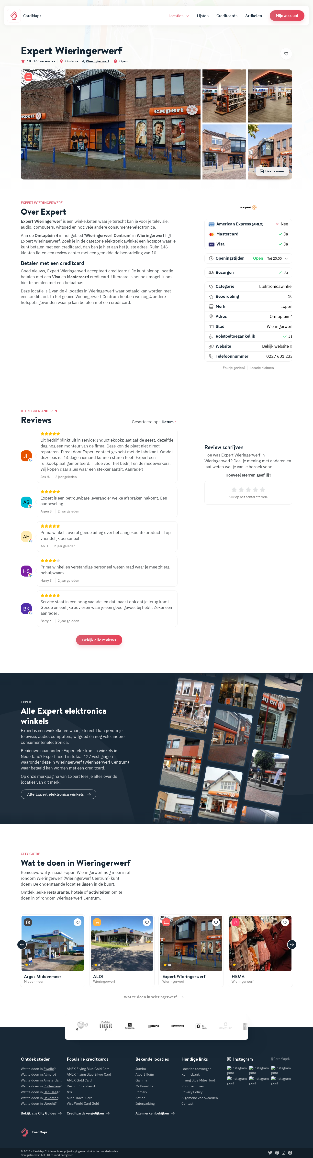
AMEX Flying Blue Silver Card (89, 1074)
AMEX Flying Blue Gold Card (88, 1069)
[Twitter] (270, 1153)
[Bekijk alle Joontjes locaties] (158, 1026)
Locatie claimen (262, 368)
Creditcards (226, 15)
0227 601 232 (279, 356)
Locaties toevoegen (196, 1069)
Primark (141, 1092)
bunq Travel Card (79, 1098)
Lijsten (203, 15)
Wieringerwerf (97, 61)
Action (140, 1098)
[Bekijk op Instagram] (237, 1070)
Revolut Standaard (81, 1086)
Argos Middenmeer (42, 976)
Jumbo (140, 1069)
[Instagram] (283, 1153)
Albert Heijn (144, 1074)
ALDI (98, 976)
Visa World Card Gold (83, 1103)
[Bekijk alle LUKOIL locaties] (134, 1026)
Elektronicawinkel (276, 286)
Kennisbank (190, 1074)
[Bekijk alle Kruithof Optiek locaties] (206, 1026)
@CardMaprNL (281, 1059)
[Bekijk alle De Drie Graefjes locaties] (182, 1026)
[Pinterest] (277, 1153)
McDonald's (144, 1086)
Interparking (145, 1103)
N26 (70, 1092)
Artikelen (253, 15)
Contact (187, 1103)
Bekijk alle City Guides (38, 1113)
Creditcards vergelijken (85, 1113)
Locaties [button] (176, 15)
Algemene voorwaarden (199, 1098)
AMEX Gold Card (79, 1080)
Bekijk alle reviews (99, 639)
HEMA (238, 976)
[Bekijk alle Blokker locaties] (230, 1026)
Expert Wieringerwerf (184, 976)
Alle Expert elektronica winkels (55, 794)
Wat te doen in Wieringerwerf (150, 996)
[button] (287, 15)
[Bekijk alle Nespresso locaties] (110, 1026)
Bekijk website (276, 346)
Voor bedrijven (192, 1086)
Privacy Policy (191, 1092)
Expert (286, 306)
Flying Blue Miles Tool (198, 1080)
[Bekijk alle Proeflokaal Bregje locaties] (86, 1026)
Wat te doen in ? (38, 1069)
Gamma (141, 1080)
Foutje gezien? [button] (234, 368)
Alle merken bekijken (152, 1113)
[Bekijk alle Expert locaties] (248, 207)
